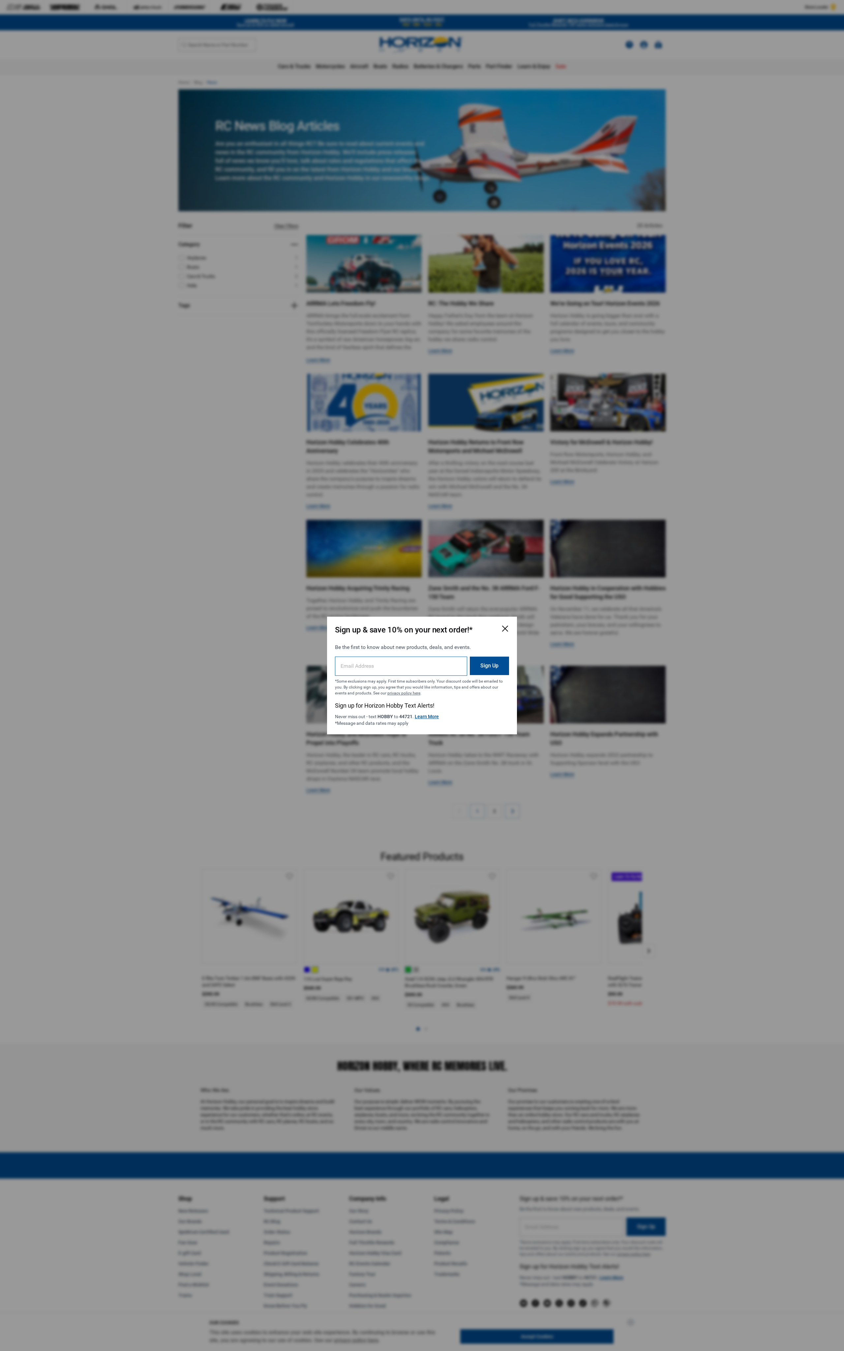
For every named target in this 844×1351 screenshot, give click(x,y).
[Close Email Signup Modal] (505, 628)
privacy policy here (403, 693)
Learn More (427, 716)
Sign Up (489, 665)
